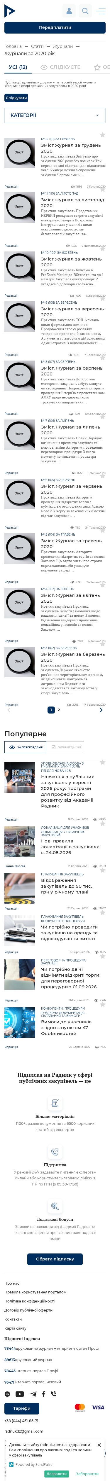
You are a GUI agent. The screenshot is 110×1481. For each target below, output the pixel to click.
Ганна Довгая (15, 866)
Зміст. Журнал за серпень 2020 (72, 371)
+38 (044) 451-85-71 (21, 1421)
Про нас (11, 1283)
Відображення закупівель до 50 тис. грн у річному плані (66, 886)
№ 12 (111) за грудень (58, 139)
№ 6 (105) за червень (58, 480)
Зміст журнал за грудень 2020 (71, 148)
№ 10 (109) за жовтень (59, 252)
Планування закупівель (62, 874)
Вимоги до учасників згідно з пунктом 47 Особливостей (66, 1027)
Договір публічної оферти (28, 1310)
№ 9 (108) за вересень (59, 302)
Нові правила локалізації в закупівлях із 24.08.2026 (70, 846)
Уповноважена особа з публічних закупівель (62, 765)
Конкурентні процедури (63, 921)
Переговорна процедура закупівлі (63, 962)
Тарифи (22, 1408)
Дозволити (57, 1473)
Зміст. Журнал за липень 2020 (70, 430)
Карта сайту (15, 1328)
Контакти (13, 1319)
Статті (37, 46)
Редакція (11, 819)
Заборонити (87, 1473)
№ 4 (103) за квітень (57, 589)
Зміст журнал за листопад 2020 (72, 202)
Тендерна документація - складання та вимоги (64, 1014)
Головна (13, 46)
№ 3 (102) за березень (59, 648)
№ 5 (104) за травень (58, 534)
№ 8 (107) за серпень (58, 362)
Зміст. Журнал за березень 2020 (73, 657)
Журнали (63, 46)
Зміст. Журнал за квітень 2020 (70, 598)
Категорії (23, 115)
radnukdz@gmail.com (23, 1431)
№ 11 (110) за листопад (59, 193)
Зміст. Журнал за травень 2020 (71, 543)
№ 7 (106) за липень (57, 420)
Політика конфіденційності (29, 1301)
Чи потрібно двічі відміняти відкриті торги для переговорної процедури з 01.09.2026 (70, 977)
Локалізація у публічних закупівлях (63, 834)
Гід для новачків (56, 771)
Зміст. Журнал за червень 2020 (71, 489)
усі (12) (18, 67)
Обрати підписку (55, 1259)
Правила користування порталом (35, 1292)
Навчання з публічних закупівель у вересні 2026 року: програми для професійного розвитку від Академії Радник (67, 791)
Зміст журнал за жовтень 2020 (71, 261)
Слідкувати (16, 98)
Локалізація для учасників (65, 827)
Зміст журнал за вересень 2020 (72, 311)
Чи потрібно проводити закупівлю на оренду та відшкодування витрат (69, 932)
